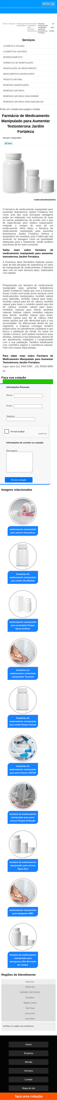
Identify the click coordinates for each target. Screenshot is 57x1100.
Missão (28, 1062)
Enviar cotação (18, 480)
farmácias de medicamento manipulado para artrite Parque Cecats (22, 721)
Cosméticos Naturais (15, 52)
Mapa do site (28, 1088)
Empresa (28, 1053)
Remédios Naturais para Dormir (21, 96)
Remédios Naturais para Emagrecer (23, 102)
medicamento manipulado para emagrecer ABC (22, 912)
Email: (10, 405)
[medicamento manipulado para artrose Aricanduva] (23, 511)
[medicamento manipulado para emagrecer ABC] (23, 891)
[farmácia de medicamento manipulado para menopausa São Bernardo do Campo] (23, 936)
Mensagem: (12, 450)
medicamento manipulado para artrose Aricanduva (22, 531)
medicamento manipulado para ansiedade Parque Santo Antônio (22, 625)
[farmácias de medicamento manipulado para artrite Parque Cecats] (23, 699)
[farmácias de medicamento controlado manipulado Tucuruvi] (23, 651)
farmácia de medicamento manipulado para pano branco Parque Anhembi (23, 817)
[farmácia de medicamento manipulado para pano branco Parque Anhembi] (23, 795)
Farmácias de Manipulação (18, 63)
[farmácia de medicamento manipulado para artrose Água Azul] (23, 843)
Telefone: (11, 416)
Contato (28, 1079)
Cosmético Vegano (13, 46)
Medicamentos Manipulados (19, 74)
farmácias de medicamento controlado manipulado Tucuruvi (23, 673)
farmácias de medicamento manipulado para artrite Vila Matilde (22, 577)
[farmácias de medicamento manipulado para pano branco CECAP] (23, 747)
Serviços (28, 40)
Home (29, 1044)
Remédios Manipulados (16, 85)
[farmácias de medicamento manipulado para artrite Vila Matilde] (23, 555)
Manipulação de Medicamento (19, 68)
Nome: (10, 395)
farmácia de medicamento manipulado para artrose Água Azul (23, 865)
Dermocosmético (12, 57)
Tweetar (8, 143)
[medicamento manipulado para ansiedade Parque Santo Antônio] (23, 603)
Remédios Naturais (13, 91)
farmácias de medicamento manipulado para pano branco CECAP (22, 769)
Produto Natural (12, 79)
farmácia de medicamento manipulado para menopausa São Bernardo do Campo (22, 960)
